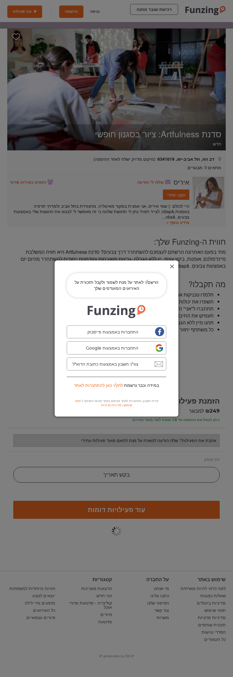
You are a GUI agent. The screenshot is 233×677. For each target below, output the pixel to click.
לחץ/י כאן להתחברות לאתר (98, 385)
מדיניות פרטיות (111, 405)
